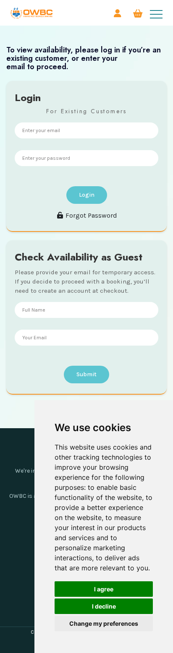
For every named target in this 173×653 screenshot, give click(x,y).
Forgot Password (90, 215)
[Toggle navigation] (156, 14)
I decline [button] (104, 606)
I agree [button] (103, 589)
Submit (86, 374)
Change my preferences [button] (103, 623)
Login (86, 194)
